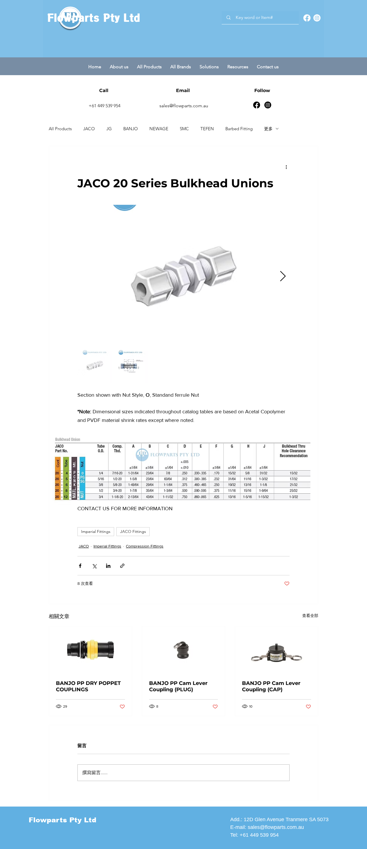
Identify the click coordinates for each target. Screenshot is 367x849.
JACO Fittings (133, 531)
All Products (60, 128)
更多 (268, 128)
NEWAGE (158, 128)
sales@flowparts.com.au (183, 105)
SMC (184, 128)
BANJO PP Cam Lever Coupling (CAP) (271, 686)
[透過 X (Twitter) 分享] (94, 565)
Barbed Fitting (239, 128)
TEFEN (207, 128)
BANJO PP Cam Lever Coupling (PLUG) (178, 686)
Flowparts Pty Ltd (93, 18)
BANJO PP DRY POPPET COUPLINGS (88, 686)
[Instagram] (317, 18)
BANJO (130, 128)
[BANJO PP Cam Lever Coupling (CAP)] (276, 649)
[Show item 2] (130, 365)
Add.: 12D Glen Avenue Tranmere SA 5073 (279, 819)
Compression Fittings (144, 546)
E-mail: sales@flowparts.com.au (267, 827)
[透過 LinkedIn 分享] (108, 565)
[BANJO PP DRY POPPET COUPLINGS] (90, 649)
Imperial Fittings (95, 531)
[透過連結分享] (122, 565)
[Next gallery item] (283, 276)
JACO (89, 128)
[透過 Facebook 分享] (80, 565)
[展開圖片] (183, 276)
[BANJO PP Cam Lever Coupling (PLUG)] (183, 649)
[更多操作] (286, 166)
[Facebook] (307, 18)
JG (109, 128)
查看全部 (310, 615)
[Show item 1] (94, 365)
